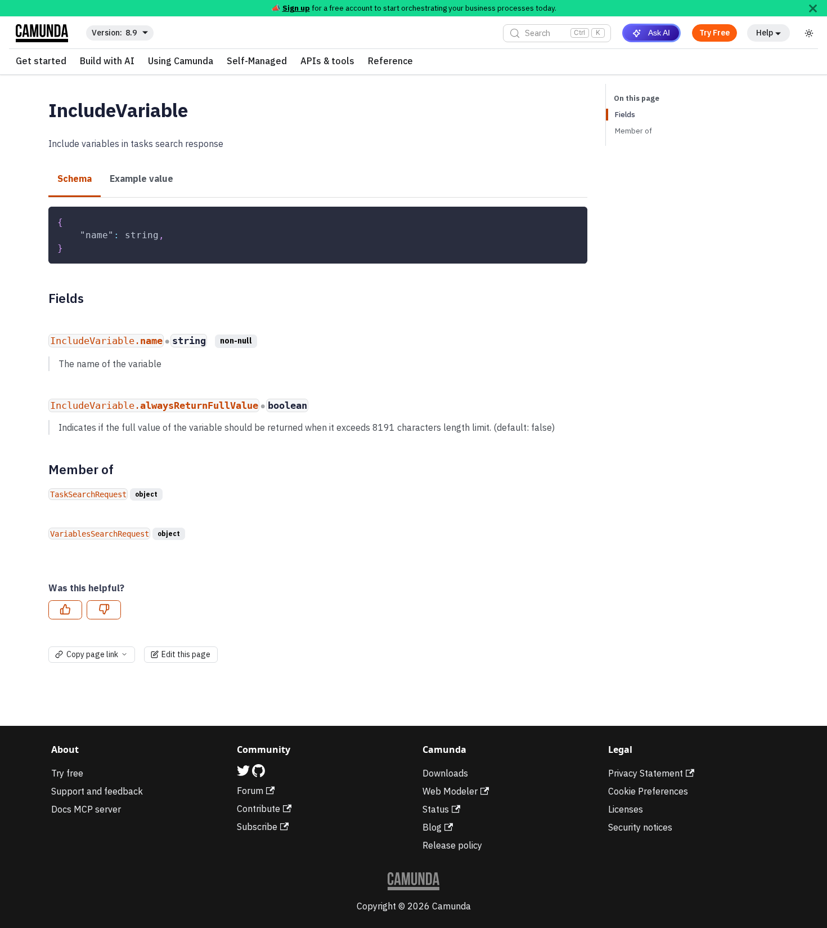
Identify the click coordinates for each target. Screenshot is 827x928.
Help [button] (764, 33)
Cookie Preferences (648, 791)
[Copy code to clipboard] (573, 220)
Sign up (296, 8)
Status (436, 809)
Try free (67, 773)
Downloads (445, 773)
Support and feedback (97, 791)
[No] (103, 609)
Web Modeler (450, 791)
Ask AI (659, 32)
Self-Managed (257, 61)
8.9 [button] (131, 33)
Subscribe (257, 826)
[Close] (813, 8)
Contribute (258, 808)
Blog (432, 827)
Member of (633, 131)
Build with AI (107, 61)
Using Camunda (180, 61)
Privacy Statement (645, 773)
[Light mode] (809, 33)
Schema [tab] (74, 178)
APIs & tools (327, 61)
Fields (625, 114)
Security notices (640, 827)
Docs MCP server (86, 809)
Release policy (452, 845)
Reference (390, 61)
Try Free (714, 33)
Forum (250, 790)
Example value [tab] (141, 178)
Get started (41, 61)
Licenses (625, 809)
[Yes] (65, 609)
